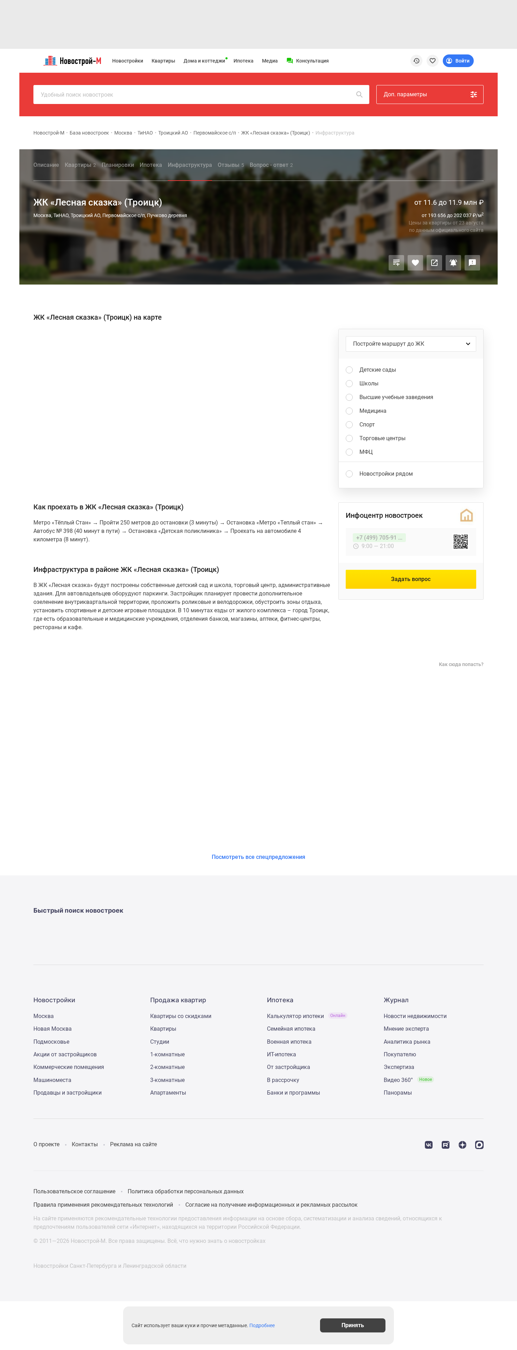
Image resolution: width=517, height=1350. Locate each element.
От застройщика (288, 1067)
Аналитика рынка (407, 1041)
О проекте (46, 1144)
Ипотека (244, 61)
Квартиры (163, 61)
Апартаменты (168, 1092)
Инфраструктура (190, 165)
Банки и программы (293, 1092)
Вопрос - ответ (271, 165)
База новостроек (89, 133)
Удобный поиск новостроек (77, 94)
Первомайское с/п (214, 133)
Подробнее (262, 1325)
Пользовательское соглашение (74, 1191)
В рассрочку (283, 1080)
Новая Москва (52, 1028)
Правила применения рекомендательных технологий (103, 1204)
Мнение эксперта (406, 1028)
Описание (46, 165)
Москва (123, 133)
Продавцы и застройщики (67, 1092)
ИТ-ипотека (281, 1054)
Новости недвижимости (415, 1016)
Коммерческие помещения (68, 1067)
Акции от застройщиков (65, 1054)
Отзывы (231, 165)
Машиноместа (52, 1080)
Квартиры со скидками (180, 1016)
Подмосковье (51, 1041)
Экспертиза (399, 1067)
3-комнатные (167, 1080)
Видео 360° (408, 1080)
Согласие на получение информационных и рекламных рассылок (271, 1204)
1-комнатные (167, 1054)
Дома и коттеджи (204, 61)
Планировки (118, 165)
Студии (159, 1041)
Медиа (270, 61)
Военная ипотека (289, 1041)
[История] (416, 60)
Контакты (85, 1144)
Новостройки (127, 61)
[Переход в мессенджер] (479, 1144)
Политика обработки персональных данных (186, 1191)
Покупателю (400, 1054)
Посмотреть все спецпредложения (258, 857)
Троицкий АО (173, 133)
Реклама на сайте (133, 1144)
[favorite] (432, 60)
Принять (353, 1325)
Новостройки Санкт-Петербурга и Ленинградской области (109, 1266)
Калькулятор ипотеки (306, 1016)
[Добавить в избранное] (415, 262)
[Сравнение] (396, 262)
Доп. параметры (405, 94)
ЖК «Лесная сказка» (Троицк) (275, 133)
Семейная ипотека (291, 1028)
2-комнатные (167, 1067)
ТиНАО (145, 133)
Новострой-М (48, 133)
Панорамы (398, 1092)
